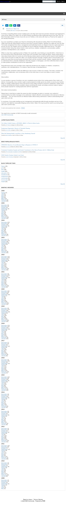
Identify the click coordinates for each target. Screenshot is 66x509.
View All (62, 138)
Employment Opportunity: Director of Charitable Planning (15, 128)
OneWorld (4, 174)
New (2, 169)
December (4, 205)
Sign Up (58, 1)
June (2, 195)
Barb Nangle (8, 135)
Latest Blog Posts (7, 120)
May (2, 196)
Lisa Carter (8, 130)
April (2, 197)
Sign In (63, 1)
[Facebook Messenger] (2, 25)
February (3, 200)
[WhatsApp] (10, 25)
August (3, 192)
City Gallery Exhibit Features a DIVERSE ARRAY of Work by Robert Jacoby (20, 123)
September (4, 208)
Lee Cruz (8, 146)
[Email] (14, 25)
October (3, 207)
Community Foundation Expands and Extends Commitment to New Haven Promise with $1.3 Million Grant (27, 150)
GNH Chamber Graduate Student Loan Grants (12, 155)
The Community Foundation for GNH (13, 151)
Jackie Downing (9, 156)
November (4, 206)
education (4, 173)
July (2, 194)
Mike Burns (13, 30)
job (2, 168)
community (4, 178)
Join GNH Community (7, 115)
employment (4, 176)
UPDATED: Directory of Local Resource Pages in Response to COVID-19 (19, 145)
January (3, 201)
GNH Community (17, 7)
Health (3, 181)
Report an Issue (27, 499)
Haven (3, 166)
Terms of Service (38, 499)
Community (4, 180)
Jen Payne (8, 124)
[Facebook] (18, 25)
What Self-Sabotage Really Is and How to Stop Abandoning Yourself (18, 133)
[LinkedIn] (6, 25)
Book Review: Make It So (12, 29)
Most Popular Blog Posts (10, 141)
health (3, 171)
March (3, 198)
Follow (23, 108)
